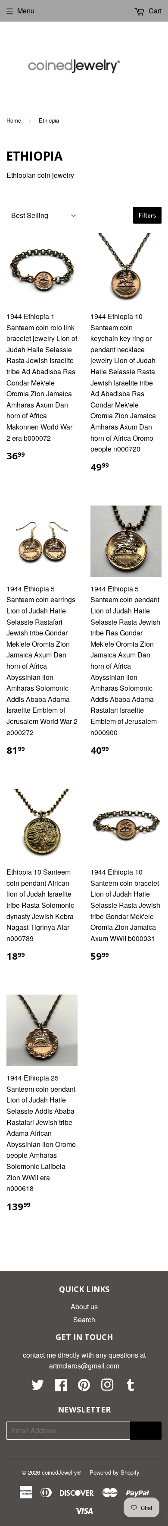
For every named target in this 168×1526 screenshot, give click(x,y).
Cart (154, 11)
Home (13, 120)
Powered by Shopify (115, 1472)
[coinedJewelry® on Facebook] (60, 1387)
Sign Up (146, 1431)
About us (84, 1306)
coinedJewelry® (61, 1472)
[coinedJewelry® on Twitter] (37, 1387)
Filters (147, 215)
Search (84, 1319)
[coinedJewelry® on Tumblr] (130, 1387)
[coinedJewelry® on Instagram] (107, 1387)
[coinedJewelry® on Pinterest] (84, 1387)
